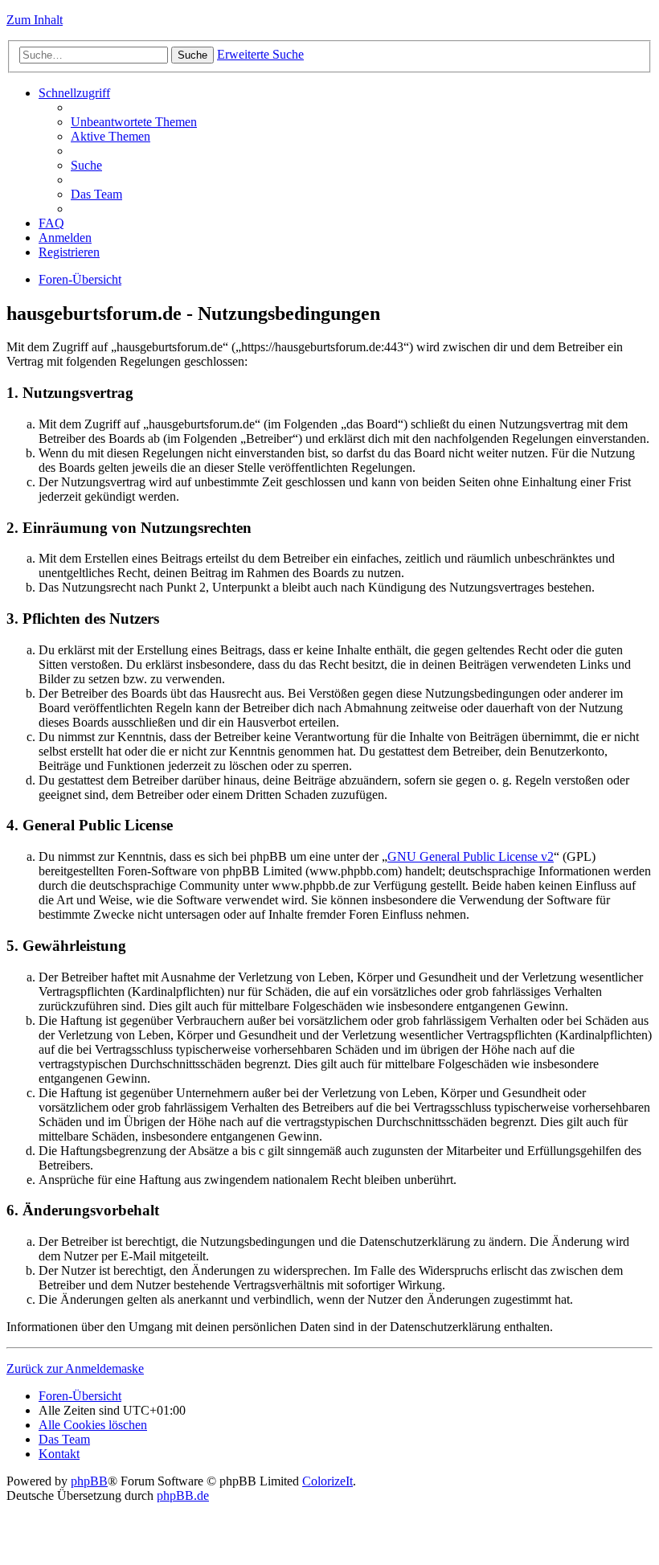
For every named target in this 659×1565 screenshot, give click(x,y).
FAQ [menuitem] (51, 223)
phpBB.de (183, 1495)
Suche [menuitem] (86, 165)
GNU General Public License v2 (470, 856)
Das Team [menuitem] (96, 194)
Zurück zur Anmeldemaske (75, 1368)
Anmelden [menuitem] (65, 237)
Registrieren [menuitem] (69, 252)
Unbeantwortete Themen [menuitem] (134, 122)
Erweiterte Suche (260, 54)
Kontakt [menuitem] (59, 1454)
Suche (192, 55)
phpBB (89, 1481)
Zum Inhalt (34, 20)
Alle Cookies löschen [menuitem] (93, 1425)
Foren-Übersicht (80, 279)
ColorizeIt (327, 1481)
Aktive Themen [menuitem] (110, 136)
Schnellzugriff (74, 93)
